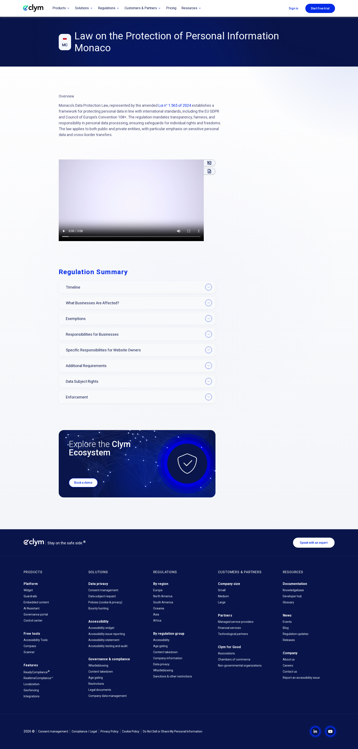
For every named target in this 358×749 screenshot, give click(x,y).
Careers (288, 665)
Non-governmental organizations (240, 665)
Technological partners (233, 634)
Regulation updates (295, 634)
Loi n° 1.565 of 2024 (174, 105)
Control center (33, 620)
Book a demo (83, 482)
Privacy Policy (109, 731)
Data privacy (161, 664)
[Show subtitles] (209, 162)
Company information (167, 658)
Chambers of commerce (234, 659)
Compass (30, 646)
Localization (31, 684)
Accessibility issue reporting (106, 634)
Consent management (103, 590)
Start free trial (320, 8)
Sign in (293, 8)
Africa (157, 620)
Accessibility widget (101, 628)
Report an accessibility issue (301, 677)
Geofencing (31, 690)
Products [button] (59, 8)
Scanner (29, 652)
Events (287, 621)
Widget (28, 590)
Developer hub (292, 596)
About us (289, 659)
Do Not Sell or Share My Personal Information (172, 731)
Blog (286, 628)
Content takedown (100, 671)
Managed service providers (236, 621)
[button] (131, 200)
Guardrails (30, 596)
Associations (226, 653)
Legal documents (99, 689)
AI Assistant (31, 608)
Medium (223, 596)
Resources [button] (189, 8)
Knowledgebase (293, 590)
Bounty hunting (98, 608)
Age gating (95, 677)
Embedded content (36, 602)
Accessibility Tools (36, 640)
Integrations (31, 696)
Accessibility (161, 640)
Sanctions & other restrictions (172, 676)
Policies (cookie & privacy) (105, 602)
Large (222, 602)
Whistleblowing (98, 665)
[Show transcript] (209, 171)
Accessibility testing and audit (107, 646)
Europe (158, 590)
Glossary (288, 602)
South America (163, 602)
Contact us (290, 671)
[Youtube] (330, 731)
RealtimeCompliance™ (38, 678)
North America (162, 596)
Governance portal (36, 614)
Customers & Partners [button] (141, 8)
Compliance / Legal (84, 731)
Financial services (229, 628)
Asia (156, 614)
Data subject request (102, 596)
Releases (289, 640)
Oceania (158, 608)
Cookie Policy (130, 731)
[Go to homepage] (36, 8)
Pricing (171, 8)
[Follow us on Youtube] (327, 731)
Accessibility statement (103, 640)
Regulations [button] (106, 8)
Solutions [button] (82, 8)
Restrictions (96, 683)
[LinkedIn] (315, 731)
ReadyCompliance (37, 672)
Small (222, 590)
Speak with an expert (313, 542)
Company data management (107, 696)
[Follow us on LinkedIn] (312, 731)
